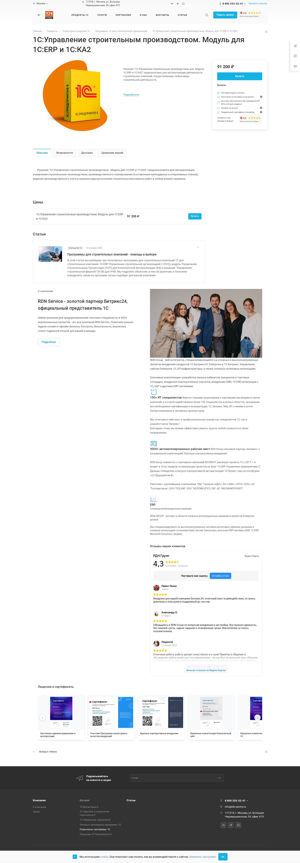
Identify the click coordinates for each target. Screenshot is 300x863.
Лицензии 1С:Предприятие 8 (96, 834)
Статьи (131, 800)
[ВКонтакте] (171, 3)
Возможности (64, 152)
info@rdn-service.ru (235, 806)
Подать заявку (225, 14)
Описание (42, 152)
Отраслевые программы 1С (95, 829)
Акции (36, 811)
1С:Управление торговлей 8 (95, 819)
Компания (39, 800)
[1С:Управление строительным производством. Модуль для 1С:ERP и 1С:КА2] (78, 95)
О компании (39, 807)
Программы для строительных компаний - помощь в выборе (112, 254)
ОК (222, 856)
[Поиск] (206, 15)
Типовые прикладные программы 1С (100, 824)
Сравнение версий (112, 152)
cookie (104, 856)
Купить (239, 76)
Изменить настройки (202, 856)
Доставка (87, 152)
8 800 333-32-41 (232, 3)
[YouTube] (183, 3)
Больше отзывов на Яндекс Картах (206, 670)
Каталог (85, 800)
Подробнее (49, 341)
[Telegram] (177, 3)
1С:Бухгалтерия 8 (89, 807)
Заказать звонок (257, 3)
